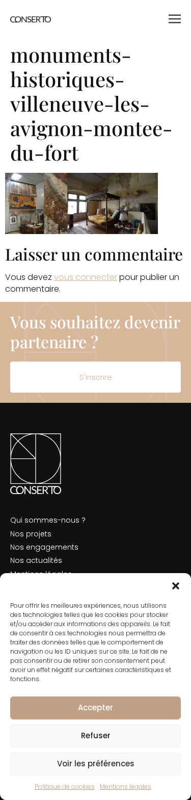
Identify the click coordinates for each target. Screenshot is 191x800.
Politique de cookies (65, 786)
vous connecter (85, 277)
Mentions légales (125, 786)
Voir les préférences (95, 763)
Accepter (95, 707)
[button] (176, 586)
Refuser (96, 735)
